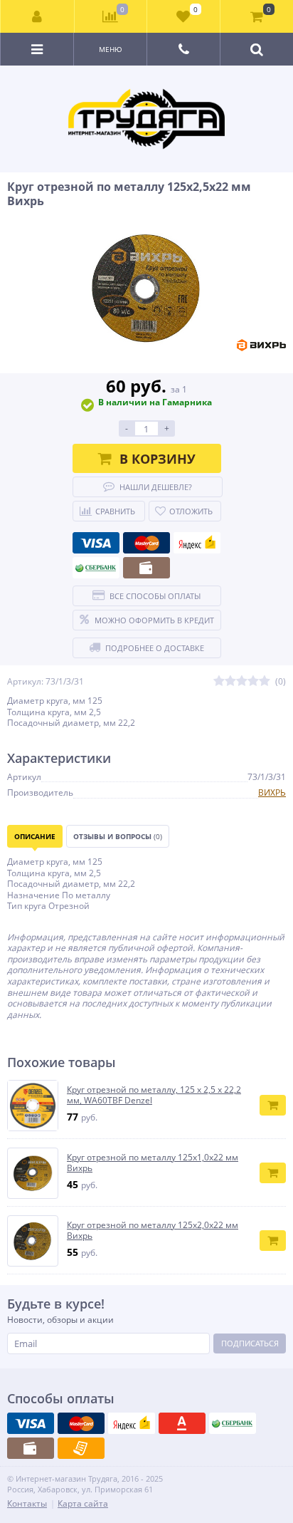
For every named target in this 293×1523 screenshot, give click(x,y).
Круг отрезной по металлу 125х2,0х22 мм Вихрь (152, 1231)
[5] (264, 681)
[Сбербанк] (96, 567)
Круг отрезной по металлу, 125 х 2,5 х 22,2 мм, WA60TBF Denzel (154, 1095)
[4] (253, 681)
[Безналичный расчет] (81, 1448)
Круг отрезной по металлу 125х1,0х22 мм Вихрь (152, 1163)
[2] (230, 681)
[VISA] (96, 542)
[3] (241, 681)
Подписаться (250, 1343)
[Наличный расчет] (146, 567)
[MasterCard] (146, 542)
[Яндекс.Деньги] (197, 542)
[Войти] (38, 16)
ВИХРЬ (272, 792)
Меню (110, 49)
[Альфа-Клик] (182, 1423)
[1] (219, 681)
